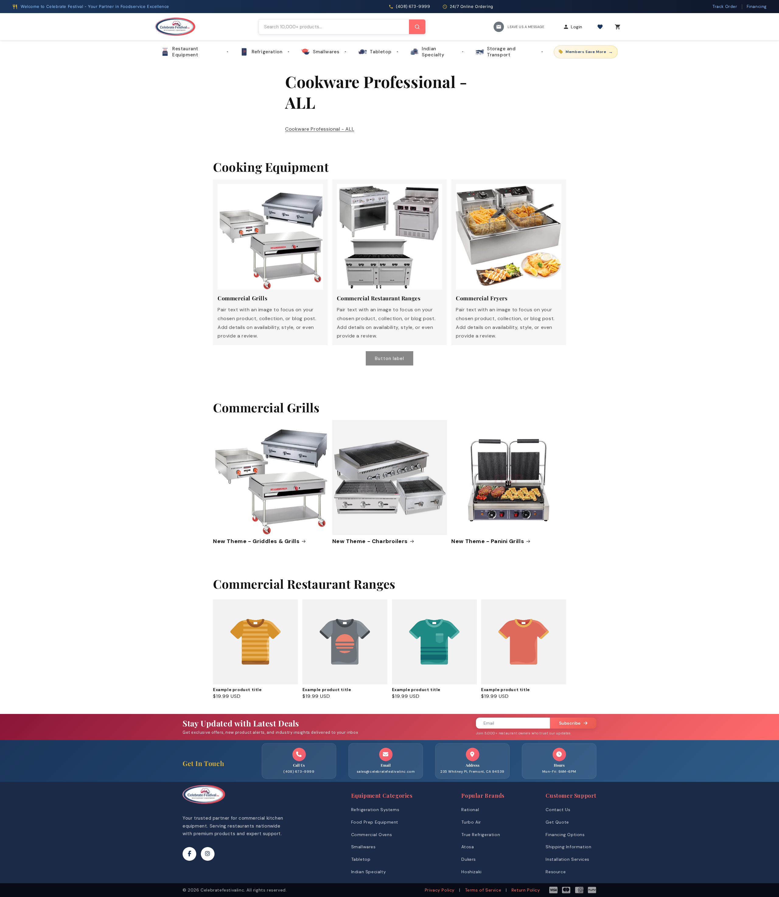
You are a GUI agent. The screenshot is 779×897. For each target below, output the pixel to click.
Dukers (468, 859)
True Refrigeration (480, 834)
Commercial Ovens (371, 834)
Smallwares (326, 52)
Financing (757, 6)
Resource (556, 871)
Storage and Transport (501, 52)
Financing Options (565, 834)
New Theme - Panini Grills (487, 541)
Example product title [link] (237, 689)
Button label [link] (389, 358)
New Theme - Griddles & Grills (256, 541)
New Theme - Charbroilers (370, 541)
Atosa (467, 846)
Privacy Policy (440, 890)
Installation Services (567, 859)
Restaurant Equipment (185, 52)
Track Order (725, 6)
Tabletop (380, 52)
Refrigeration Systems (375, 809)
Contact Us (558, 809)
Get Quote (557, 822)
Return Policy (526, 890)
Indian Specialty (433, 52)
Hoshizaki (471, 871)
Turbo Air (471, 822)
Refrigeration (267, 52)
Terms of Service (483, 890)
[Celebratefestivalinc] (204, 805)
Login (576, 27)
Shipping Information (568, 846)
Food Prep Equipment (374, 822)
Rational (470, 809)
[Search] (417, 26)
